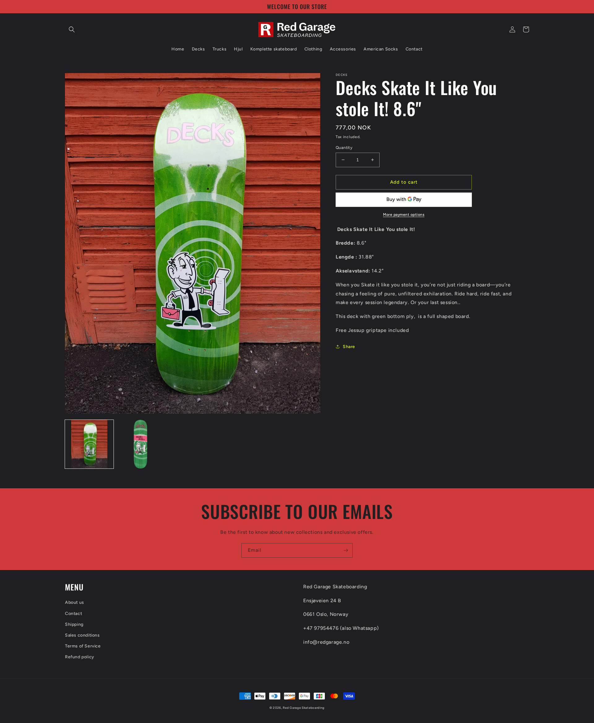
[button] (72, 29)
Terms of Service (83, 646)
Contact (73, 613)
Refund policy (79, 657)
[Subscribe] (345, 550)
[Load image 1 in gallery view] (89, 444)
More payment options (403, 214)
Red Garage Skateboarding (304, 708)
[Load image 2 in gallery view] (141, 444)
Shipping (74, 624)
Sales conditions (82, 635)
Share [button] (349, 346)
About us (74, 602)
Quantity (344, 147)
